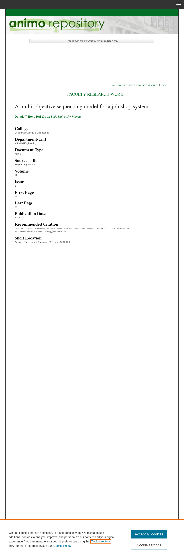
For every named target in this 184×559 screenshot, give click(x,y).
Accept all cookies (149, 534)
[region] (92, 539)
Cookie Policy (62, 545)
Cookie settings (101, 541)
